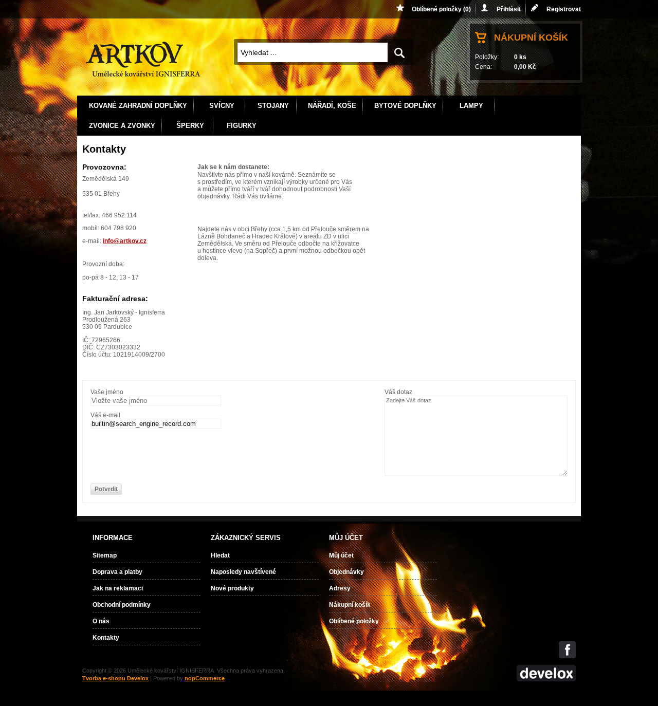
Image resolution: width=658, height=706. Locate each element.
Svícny (221, 105)
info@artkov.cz (125, 241)
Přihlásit (509, 9)
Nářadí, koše (332, 105)
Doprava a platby (117, 571)
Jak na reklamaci (118, 588)
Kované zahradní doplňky (138, 105)
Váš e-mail (105, 415)
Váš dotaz (398, 392)
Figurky (242, 125)
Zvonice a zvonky (122, 125)
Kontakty (106, 637)
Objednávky (346, 571)
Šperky (190, 125)
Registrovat (563, 9)
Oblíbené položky (354, 621)
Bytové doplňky (405, 105)
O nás (101, 621)
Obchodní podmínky (122, 604)
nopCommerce (205, 678)
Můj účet (341, 555)
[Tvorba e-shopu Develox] (546, 679)
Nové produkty (232, 588)
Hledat (220, 555)
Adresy (340, 588)
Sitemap (105, 555)
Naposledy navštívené (243, 571)
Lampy (471, 105)
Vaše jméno (106, 392)
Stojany (273, 105)
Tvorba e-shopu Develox (115, 678)
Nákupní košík (531, 37)
